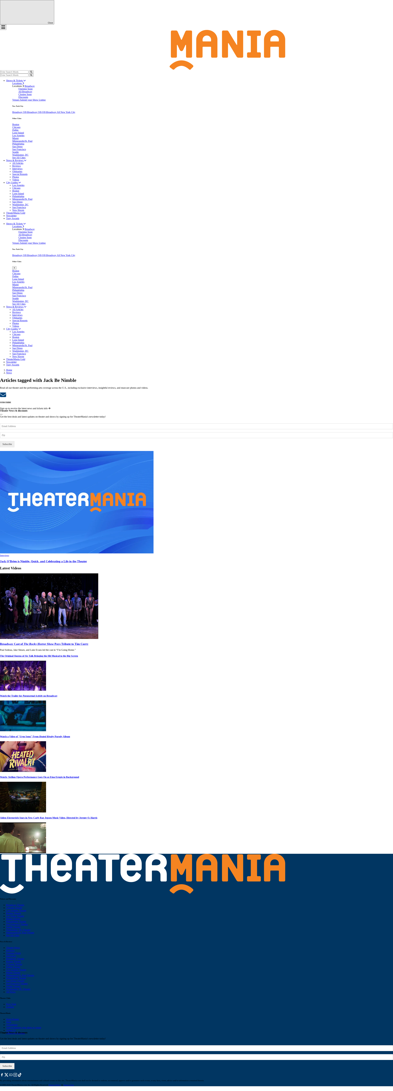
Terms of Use (68, 1085)
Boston (15, 124)
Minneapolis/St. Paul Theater (20, 932)
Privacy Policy (55, 1085)
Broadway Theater (15, 905)
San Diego (17, 146)
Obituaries (17, 171)
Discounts (23, 97)
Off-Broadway (30, 112)
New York (11, 1004)
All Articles (17, 163)
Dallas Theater (13, 967)
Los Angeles (18, 135)
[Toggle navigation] (3, 27)
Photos (15, 177)
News (9, 372)
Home (9, 370)
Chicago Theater (14, 907)
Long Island (18, 132)
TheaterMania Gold (15, 213)
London (10, 1007)
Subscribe (7, 444)
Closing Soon (25, 94)
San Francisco (19, 149)
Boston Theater (13, 913)
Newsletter (11, 215)
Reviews (16, 166)
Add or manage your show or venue (23, 1027)
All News (11, 992)
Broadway (30, 86)
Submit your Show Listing (33, 100)
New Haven (18, 210)
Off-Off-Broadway (47, 112)
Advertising (12, 1024)
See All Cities (18, 157)
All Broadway (25, 91)
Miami (15, 138)
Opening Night (13, 953)
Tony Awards (12, 218)
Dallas (15, 130)
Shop (8, 1022)
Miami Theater (13, 918)
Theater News (13, 947)
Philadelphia (18, 143)
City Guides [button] (12, 182)
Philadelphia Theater (16, 921)
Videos (15, 179)
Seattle (15, 152)
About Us (11, 1030)
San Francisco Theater (17, 924)
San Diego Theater (15, 981)
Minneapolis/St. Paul (22, 141)
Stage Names (12, 1019)
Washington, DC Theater (18, 930)
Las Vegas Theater (15, 916)
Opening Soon (25, 89)
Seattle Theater (13, 927)
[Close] (1, 414)
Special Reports (19, 174)
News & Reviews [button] (15, 160)
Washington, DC (20, 155)
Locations (17, 83)
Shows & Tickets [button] (14, 80)
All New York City (66, 112)
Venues (16, 100)
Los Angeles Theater (16, 910)
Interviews (17, 168)
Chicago (16, 127)
